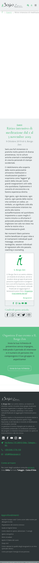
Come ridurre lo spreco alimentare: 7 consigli (17, 531)
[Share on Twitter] (23, 315)
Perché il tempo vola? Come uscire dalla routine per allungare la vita (19, 521)
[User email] (26, 303)
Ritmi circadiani (7, 537)
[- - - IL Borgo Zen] (12, 4)
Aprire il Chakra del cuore (10, 540)
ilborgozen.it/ (27, 298)
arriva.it (31, 467)
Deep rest (5, 543)
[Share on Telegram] (18, 315)
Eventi (9, 12)
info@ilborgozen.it (12, 454)
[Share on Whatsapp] (12, 315)
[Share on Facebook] (7, 315)
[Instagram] (16, 303)
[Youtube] (23, 303)
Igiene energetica (8, 534)
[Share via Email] (29, 315)
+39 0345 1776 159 (13, 449)
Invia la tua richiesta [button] (19, 368)
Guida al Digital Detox (9, 528)
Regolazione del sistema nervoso (13, 525)
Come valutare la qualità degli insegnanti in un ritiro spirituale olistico (19, 547)
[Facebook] (13, 303)
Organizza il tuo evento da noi (22, 292)
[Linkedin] (20, 303)
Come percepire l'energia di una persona (15, 552)
